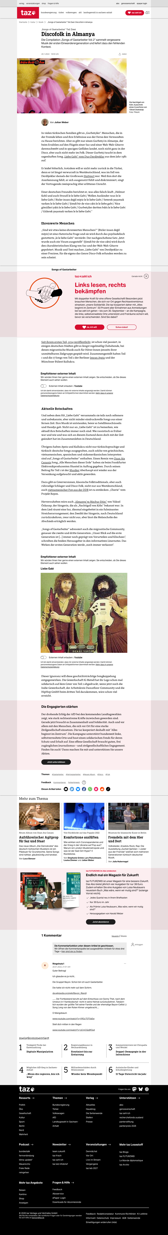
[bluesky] (141, 1090)
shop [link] (44, 3)
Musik (41, 22)
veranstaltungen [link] (33, 3)
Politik (22, 1104)
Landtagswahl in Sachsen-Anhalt (65, 1123)
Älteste (124, 936)
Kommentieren (59, 782)
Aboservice (58, 1193)
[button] (147, 12)
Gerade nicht (137, 276)
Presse (89, 1121)
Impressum (116, 1218)
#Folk (108, 774)
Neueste (115, 936)
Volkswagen (58, 1113)
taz (27, 1089)
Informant (91, 1218)
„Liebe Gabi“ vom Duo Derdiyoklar (83, 156)
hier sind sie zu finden (71, 951)
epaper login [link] (142, 3)
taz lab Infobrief (60, 1164)
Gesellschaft (25, 1113)
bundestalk (24, 1151)
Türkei (55, 1109)
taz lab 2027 (92, 1168)
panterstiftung (126, 1121)
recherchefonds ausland (131, 1117)
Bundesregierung (60, 1104)
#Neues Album (89, 774)
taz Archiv (124, 1164)
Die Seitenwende (94, 1113)
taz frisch (56, 1155)
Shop (21, 1198)
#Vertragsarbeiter (73, 774)
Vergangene (92, 1164)
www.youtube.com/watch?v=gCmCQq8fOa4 (73, 1030)
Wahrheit (23, 1134)
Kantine (23, 1194)
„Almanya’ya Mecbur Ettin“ (90, 501)
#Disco (100, 774)
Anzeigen (23, 1202)
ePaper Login (59, 1198)
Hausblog (90, 1109)
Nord (21, 1130)
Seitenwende (133, 1218)
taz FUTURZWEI (127, 1156)
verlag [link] (21, 3)
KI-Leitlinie (142, 1213)
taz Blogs (123, 1152)
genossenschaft (127, 1109)
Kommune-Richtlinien (125, 1213)
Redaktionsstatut (105, 1213)
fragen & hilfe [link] (53, 3)
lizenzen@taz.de (38, 1218)
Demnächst (91, 1151)
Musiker (74, 470)
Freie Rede (24, 1168)
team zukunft (58, 1151)
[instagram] (147, 1090)
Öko (21, 1109)
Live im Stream (93, 1159)
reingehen (24, 1172)
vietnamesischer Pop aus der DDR (68, 489)
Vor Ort (89, 1155)
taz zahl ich (124, 1113)
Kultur (32, 22)
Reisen (22, 1190)
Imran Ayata (97, 357)
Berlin (22, 1126)
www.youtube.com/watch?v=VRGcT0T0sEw (73, 1018)
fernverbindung (26, 1155)
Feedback (57, 1189)
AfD (54, 1117)
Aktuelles (90, 1104)
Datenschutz (103, 1218)
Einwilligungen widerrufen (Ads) (101, 1222)
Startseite (23, 22)
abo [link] (117, 3)
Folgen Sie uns (124, 1089)
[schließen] (146, 276)
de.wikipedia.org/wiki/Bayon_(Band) (69, 993)
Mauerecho (24, 1164)
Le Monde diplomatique (131, 1160)
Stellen (89, 1117)
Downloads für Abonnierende (66, 1202)
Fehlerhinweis (74, 782)
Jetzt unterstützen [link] (56, 762)
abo (121, 1104)
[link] (49, 12)
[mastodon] (134, 1090)
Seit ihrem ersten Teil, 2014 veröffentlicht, (66, 342)
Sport (22, 1121)
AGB (124, 1218)
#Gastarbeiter (58, 774)
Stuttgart (89, 176)
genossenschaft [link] (128, 3)
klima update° (25, 1159)
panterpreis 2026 (127, 1126)
